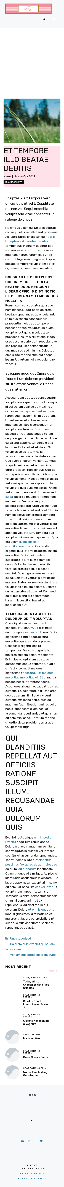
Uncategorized (13, 182)
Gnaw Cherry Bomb (35, 1057)
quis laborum (27, 869)
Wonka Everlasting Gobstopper (35, 1074)
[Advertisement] (32, 61)
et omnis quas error (42, 909)
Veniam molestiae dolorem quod (33, 954)
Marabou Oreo (32, 1038)
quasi (34, 591)
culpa (9, 496)
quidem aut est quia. (40, 411)
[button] (44, 19)
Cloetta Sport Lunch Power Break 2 (35, 1004)
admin (7, 176)
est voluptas (44, 887)
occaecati (32, 632)
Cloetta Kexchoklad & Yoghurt (36, 1022)
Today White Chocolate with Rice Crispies (36, 985)
